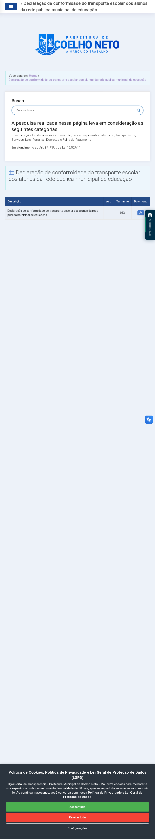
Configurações (77, 828)
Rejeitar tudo (77, 817)
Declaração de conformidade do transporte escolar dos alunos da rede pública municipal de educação (78, 80)
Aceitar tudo (77, 807)
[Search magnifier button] (138, 110)
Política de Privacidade (105, 792)
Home (33, 76)
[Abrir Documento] (140, 213)
